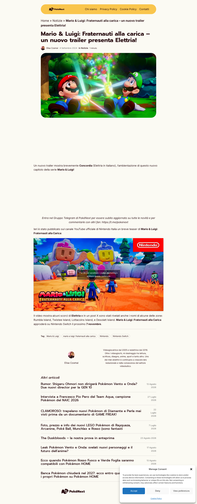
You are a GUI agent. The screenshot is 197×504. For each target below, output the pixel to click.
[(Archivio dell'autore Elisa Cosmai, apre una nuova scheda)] (71, 357)
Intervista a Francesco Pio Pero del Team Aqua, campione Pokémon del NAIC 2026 (86, 398)
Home (45, 20)
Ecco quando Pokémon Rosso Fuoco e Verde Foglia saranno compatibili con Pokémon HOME (87, 462)
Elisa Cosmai (52, 48)
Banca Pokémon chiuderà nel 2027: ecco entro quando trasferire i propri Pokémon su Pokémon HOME (91, 474)
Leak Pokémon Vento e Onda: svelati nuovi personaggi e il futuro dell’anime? (86, 449)
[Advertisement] (98, 140)
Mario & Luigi (53, 336)
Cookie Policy (156, 498)
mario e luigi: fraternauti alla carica (79, 336)
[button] (191, 469)
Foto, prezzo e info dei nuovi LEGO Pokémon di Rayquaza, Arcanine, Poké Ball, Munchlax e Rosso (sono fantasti (86, 427)
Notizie (57, 20)
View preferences (181, 491)
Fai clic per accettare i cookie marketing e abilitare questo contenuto (99, 274)
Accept (134, 491)
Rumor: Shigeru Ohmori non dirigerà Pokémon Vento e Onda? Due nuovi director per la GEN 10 (89, 385)
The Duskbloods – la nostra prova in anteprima (77, 438)
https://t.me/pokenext (115, 222)
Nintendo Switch (120, 336)
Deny (157, 491)
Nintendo (104, 336)
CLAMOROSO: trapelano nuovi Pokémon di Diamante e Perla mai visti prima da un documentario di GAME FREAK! (91, 412)
